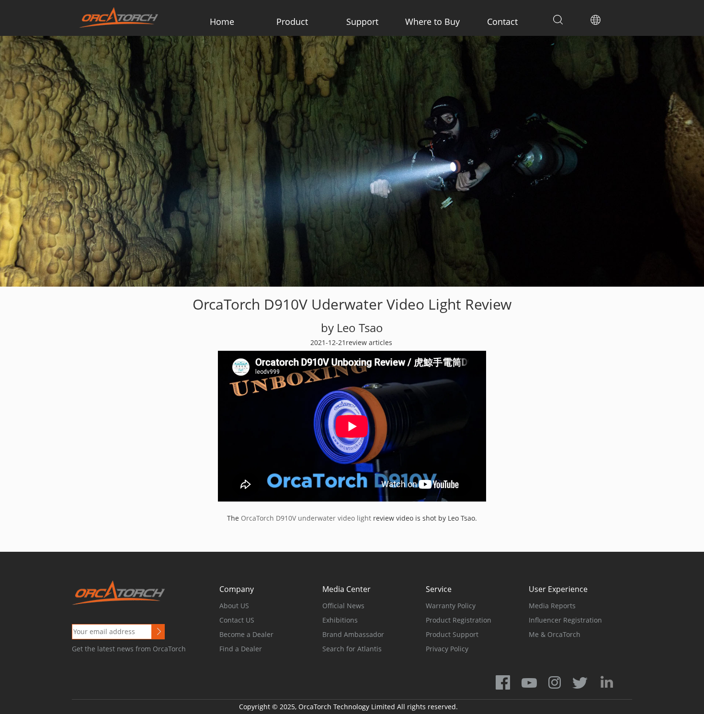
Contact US (236, 620)
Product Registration (458, 620)
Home (222, 21)
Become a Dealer (246, 634)
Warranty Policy (451, 605)
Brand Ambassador (353, 634)
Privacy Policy (447, 648)
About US (234, 605)
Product (292, 21)
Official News (343, 605)
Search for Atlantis (352, 648)
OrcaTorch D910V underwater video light (307, 518)
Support (362, 21)
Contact (502, 21)
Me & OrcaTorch (554, 634)
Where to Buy (432, 21)
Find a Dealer (240, 648)
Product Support (452, 634)
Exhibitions (340, 620)
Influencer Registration (565, 620)
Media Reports (552, 605)
